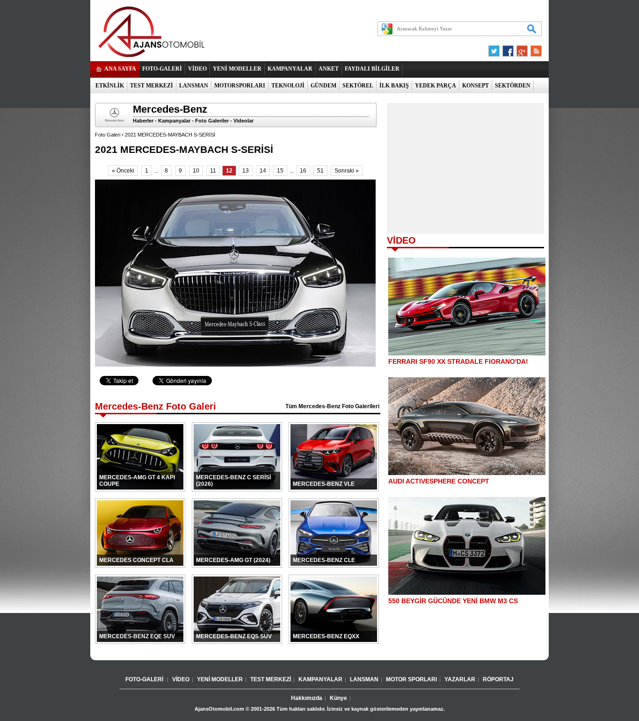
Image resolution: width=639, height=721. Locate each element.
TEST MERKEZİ (151, 85)
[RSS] (533, 48)
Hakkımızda (306, 698)
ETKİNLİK (109, 85)
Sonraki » (346, 170)
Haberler (143, 120)
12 (229, 170)
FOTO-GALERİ (162, 68)
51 (320, 170)
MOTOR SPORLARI (411, 679)
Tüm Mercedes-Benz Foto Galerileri (332, 406)
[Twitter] (495, 48)
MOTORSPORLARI (239, 85)
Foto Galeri (107, 134)
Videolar (243, 120)
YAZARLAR (459, 679)
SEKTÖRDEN (512, 85)
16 (303, 170)
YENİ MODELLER (237, 68)
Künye (338, 698)
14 (263, 170)
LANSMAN (193, 85)
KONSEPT (475, 85)
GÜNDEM (323, 85)
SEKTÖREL (357, 85)
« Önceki (123, 170)
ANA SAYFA (120, 68)
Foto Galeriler (212, 120)
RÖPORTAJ (498, 679)
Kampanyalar (174, 120)
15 (280, 170)
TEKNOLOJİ (288, 85)
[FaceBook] (508, 48)
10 (196, 170)
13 (245, 170)
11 (213, 170)
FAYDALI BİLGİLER (372, 68)
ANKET (329, 68)
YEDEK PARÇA (435, 85)
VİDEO (197, 68)
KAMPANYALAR (290, 68)
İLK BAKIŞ (394, 85)
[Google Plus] (521, 48)
